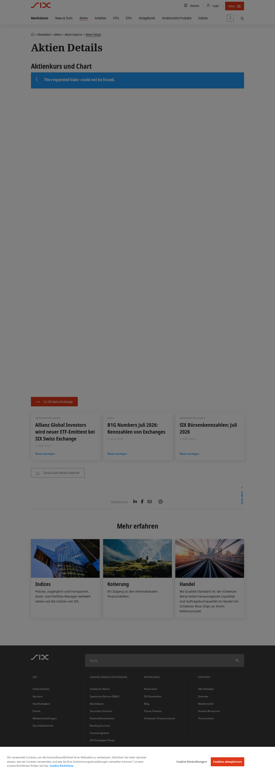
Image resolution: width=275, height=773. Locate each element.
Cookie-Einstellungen (191, 762)
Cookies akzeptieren (227, 762)
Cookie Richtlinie (61, 766)
